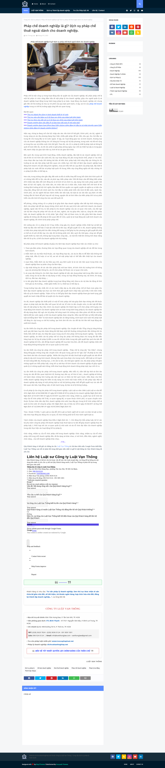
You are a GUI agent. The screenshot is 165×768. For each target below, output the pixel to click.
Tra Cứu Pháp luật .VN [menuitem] (81, 10)
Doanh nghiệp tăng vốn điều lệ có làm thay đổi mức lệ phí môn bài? (53, 123)
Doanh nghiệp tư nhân (125, 74)
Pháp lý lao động (94, 668)
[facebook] (127, 10)
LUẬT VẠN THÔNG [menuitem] (37, 10)
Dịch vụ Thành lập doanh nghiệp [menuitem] (58, 10)
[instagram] (134, 10)
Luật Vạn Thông (63, 446)
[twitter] (130, 10)
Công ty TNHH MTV (125, 64)
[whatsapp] (131, 32)
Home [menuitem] (26, 10)
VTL (125, 94)
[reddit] (131, 27)
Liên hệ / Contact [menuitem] (98, 10)
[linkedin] (125, 27)
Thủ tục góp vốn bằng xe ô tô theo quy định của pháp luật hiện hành (54, 117)
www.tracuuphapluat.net (63, 641)
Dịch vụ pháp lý (35, 20)
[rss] (138, 32)
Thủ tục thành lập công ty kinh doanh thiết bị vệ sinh (47, 114)
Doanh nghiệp (125, 71)
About (44, 4)
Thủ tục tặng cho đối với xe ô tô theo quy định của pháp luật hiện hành (55, 120)
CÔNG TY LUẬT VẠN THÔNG (63, 608)
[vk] (112, 32)
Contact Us (139, 764)
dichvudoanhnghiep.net (57, 644)
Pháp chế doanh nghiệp (79, 668)
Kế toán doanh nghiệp (44, 668)
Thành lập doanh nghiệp (125, 91)
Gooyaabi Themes (62, 764)
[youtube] (142, 10)
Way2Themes (40, 764)
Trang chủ (27, 20)
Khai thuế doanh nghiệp (61, 668)
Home (36, 4)
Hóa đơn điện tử (125, 81)
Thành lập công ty (30, 671)
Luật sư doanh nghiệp (125, 87)
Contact (52, 4)
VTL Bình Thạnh (52, 621)
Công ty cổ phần (125, 67)
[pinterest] (138, 10)
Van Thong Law (30, 35)
